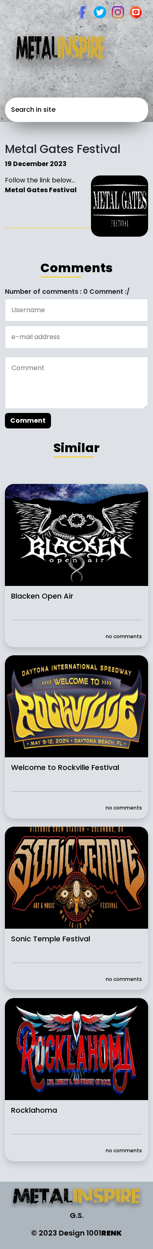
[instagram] (118, 11)
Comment (28, 420)
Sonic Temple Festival (50, 939)
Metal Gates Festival (41, 190)
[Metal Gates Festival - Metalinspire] (76, 1197)
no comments (124, 636)
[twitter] (100, 11)
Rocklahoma (34, 1110)
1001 (104, 1233)
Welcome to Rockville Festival (65, 767)
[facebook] (82, 11)
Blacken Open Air (42, 596)
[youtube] (136, 11)
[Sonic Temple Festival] (76, 877)
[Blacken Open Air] (76, 534)
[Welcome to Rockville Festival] (76, 706)
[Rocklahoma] (76, 1049)
